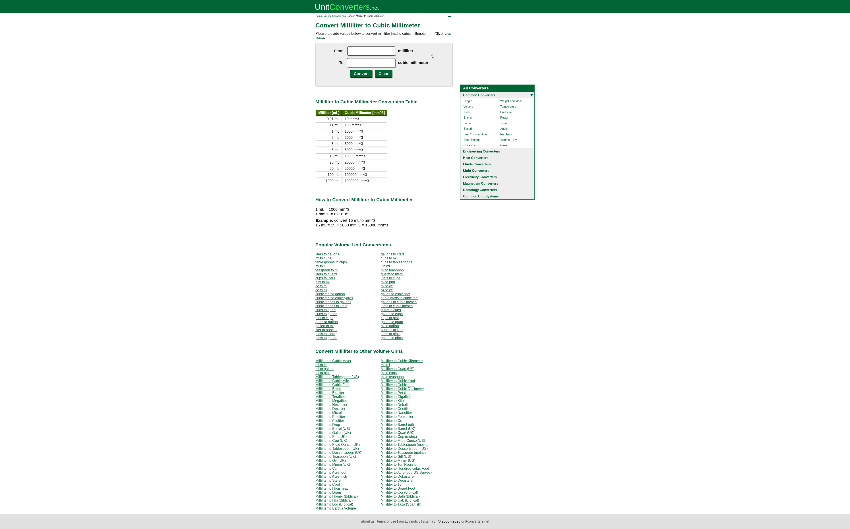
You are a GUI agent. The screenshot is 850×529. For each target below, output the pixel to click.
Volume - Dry (508, 139)
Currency (469, 145)
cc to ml (321, 286)
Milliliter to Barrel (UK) (398, 429)
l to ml (385, 266)
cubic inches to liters (331, 306)
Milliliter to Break (328, 389)
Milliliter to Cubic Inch (397, 385)
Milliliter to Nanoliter (396, 413)
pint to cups (324, 318)
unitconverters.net (475, 521)
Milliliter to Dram (328, 492)
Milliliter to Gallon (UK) (333, 432)
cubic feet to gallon (330, 294)
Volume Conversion (334, 16)
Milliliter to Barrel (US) (332, 429)
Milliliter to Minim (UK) (332, 464)
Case (503, 145)
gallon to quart (392, 322)
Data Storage (472, 139)
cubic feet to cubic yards (334, 298)
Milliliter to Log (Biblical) (334, 504)
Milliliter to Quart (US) (397, 369)
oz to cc (387, 290)
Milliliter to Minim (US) (398, 460)
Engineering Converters (481, 151)
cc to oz (321, 290)
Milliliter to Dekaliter (396, 405)
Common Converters (479, 95)
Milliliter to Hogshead (332, 488)
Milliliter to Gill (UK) (330, 460)
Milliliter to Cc (391, 421)
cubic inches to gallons (333, 302)
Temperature (508, 106)
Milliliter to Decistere (397, 480)
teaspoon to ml (326, 270)
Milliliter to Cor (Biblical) (399, 492)
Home (318, 16)
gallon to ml (324, 326)
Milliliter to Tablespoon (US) (337, 377)
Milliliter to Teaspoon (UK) (335, 456)
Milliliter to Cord (327, 484)
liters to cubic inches (397, 306)
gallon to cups (392, 314)
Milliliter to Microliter (331, 413)
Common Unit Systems (481, 196)
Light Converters (476, 170)
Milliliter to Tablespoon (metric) (405, 444)
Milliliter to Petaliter (396, 393)
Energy (468, 117)
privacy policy (409, 521)
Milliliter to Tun (392, 484)
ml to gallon (390, 326)
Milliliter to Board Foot (398, 488)
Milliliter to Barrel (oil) (397, 425)
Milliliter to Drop (327, 425)
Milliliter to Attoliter (329, 421)
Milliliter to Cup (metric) (399, 436)
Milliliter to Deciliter (330, 409)
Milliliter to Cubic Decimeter (402, 389)
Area (466, 112)
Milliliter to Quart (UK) (397, 432)
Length (468, 101)
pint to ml (322, 282)
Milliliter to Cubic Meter (333, 361)
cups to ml (389, 258)
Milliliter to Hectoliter (331, 405)
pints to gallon (326, 338)
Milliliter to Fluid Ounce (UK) (337, 444)
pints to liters (325, 334)
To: (341, 62)
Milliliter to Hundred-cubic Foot (405, 468)
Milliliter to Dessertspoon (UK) (338, 452)
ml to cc (387, 286)
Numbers (506, 134)
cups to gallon (326, 314)
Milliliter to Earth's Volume (335, 508)
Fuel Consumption (475, 134)
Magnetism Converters (480, 183)
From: (339, 51)
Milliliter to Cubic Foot (332, 385)
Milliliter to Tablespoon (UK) (337, 448)
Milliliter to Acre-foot (330, 472)
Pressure (506, 112)
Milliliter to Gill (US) (396, 456)
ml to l (320, 266)
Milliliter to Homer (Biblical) (336, 496)
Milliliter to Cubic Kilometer (402, 361)
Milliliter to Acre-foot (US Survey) (406, 472)
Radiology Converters (480, 190)
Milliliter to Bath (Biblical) (400, 496)
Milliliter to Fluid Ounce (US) (403, 440)
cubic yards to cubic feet (399, 298)
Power (504, 117)
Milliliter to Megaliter (331, 401)
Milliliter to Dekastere (397, 476)
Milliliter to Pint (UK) (331, 436)
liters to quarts (326, 274)
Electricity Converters (480, 177)
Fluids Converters (477, 164)
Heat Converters (475, 158)
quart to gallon (326, 322)
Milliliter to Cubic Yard (398, 381)
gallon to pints (392, 338)
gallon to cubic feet (395, 294)
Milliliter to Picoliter (330, 417)
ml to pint (388, 282)
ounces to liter (392, 330)
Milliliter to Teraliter (330, 397)
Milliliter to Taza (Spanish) (401, 504)
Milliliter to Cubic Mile (332, 381)
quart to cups (391, 310)
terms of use (386, 521)
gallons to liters (392, 254)
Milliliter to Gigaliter (396, 397)
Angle (504, 128)
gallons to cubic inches (399, 302)
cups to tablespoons (396, 262)
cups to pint (390, 318)
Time (503, 123)
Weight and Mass (511, 101)
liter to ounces (326, 330)
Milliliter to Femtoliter (397, 417)
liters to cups (390, 278)
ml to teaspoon (392, 270)
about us (368, 521)
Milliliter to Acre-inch (331, 476)
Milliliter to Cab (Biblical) (400, 500)
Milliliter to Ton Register (399, 464)
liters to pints (390, 334)
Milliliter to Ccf (326, 468)
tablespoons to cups (331, 262)
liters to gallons (327, 254)
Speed (468, 128)
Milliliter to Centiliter (396, 409)
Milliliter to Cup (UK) (331, 440)
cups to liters (325, 278)
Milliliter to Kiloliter (395, 401)
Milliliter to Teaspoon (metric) (403, 452)
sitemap (429, 521)
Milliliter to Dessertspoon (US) (404, 448)
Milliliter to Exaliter (329, 393)
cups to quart (325, 310)
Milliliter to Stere (328, 480)
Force (467, 123)
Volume (468, 106)
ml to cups (323, 258)
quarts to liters (392, 274)
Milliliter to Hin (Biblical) (334, 500)
